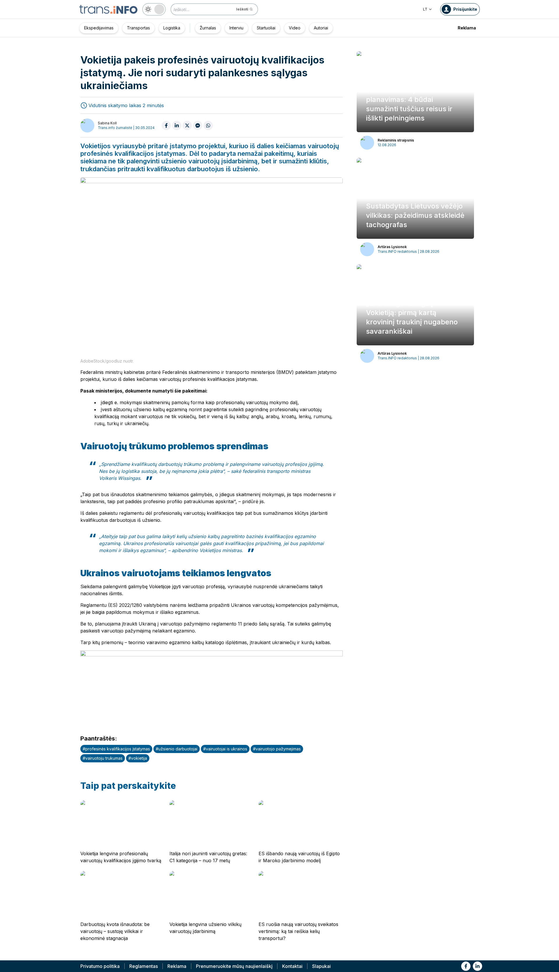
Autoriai (321, 27)
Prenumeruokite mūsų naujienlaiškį (234, 966)
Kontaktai (292, 966)
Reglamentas (143, 966)
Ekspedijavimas (99, 27)
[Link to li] (477, 966)
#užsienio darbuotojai (176, 748)
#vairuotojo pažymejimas (277, 748)
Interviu (236, 27)
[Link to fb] (465, 966)
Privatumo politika (100, 966)
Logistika (171, 27)
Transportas (138, 27)
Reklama (467, 27)
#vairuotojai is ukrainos (225, 748)
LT (425, 9)
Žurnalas (208, 27)
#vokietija (137, 758)
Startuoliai (266, 27)
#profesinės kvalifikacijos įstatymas (116, 748)
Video (294, 27)
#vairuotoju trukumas (103, 758)
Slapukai (321, 966)
